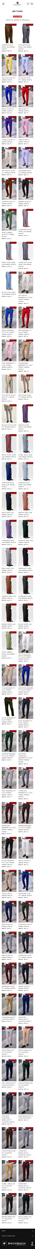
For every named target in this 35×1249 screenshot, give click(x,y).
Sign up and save (8, 1236)
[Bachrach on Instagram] (32, 1245)
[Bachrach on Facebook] (32, 1243)
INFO (3, 1230)
